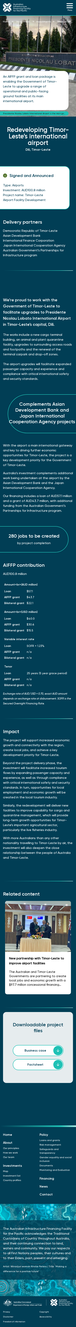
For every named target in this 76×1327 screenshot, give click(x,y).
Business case (35, 1050)
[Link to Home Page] (19, 7)
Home (6, 21)
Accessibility (46, 1317)
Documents (46, 1165)
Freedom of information (14, 1321)
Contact (46, 1194)
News (44, 1186)
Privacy (6, 1312)
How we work (10, 1152)
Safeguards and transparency (49, 1151)
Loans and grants (50, 1140)
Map (5, 1171)
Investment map (23, 23)
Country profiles (12, 1180)
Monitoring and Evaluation (55, 1170)
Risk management (50, 1144)
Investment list (11, 1175)
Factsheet (35, 1064)
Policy (44, 1135)
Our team (8, 1157)
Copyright (44, 1312)
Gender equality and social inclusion (56, 1159)
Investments (43, 21)
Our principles (11, 1148)
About (7, 1143)
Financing (47, 1178)
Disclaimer (8, 1317)
